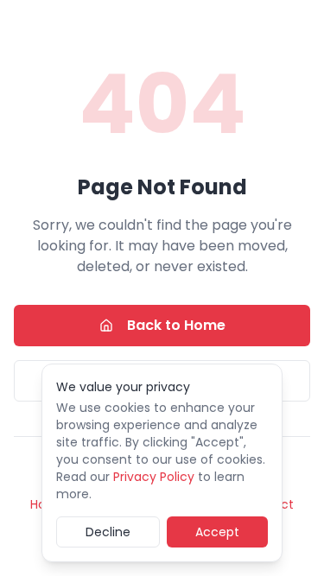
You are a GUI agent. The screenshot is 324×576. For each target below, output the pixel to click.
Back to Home (176, 325)
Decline (108, 532)
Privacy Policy (153, 476)
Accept (217, 532)
